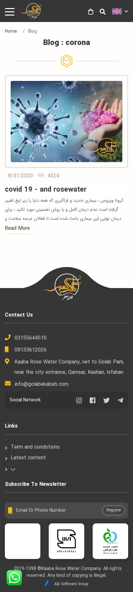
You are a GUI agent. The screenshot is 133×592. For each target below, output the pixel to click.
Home (11, 31)
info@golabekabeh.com (41, 384)
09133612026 (30, 350)
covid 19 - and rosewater (46, 189)
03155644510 (30, 338)
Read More (17, 228)
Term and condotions (35, 447)
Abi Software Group (71, 584)
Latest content (28, 458)
